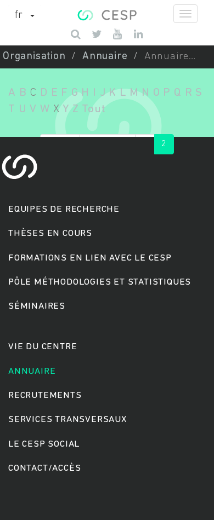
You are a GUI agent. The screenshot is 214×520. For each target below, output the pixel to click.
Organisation (34, 56)
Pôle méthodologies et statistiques (99, 282)
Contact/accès (44, 468)
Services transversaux (67, 419)
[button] (24, 16)
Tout (93, 109)
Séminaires (36, 306)
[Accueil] (106, 13)
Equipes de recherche (64, 209)
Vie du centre (42, 346)
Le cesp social (44, 444)
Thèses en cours (50, 233)
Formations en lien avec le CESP (90, 258)
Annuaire (104, 56)
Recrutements (45, 395)
